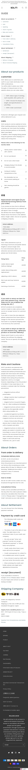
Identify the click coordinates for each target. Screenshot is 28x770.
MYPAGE (5, 635)
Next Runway (7, 659)
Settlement (6, 51)
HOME (4, 631)
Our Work (6, 650)
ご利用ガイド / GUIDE (9, 693)
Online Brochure (8, 676)
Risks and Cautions (8, 32)
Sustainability (7, 663)
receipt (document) (8, 53)
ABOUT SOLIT (7, 646)
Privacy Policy (7, 689)
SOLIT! (11, 767)
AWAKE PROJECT (8, 672)
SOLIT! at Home (7, 702)
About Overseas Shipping (10, 63)
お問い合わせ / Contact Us (10, 706)
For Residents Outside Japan (11, 710)
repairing (5, 27)
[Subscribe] (23, 745)
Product (5, 640)
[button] (2, 7)
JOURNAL (5, 655)
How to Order (6, 41)
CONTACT (4, 496)
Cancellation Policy (8, 44)
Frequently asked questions (11, 697)
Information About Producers (11, 667)
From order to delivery (9, 39)
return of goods (7, 29)
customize (6, 21)
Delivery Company (8, 60)
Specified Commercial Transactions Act (13, 683)
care (4, 24)
